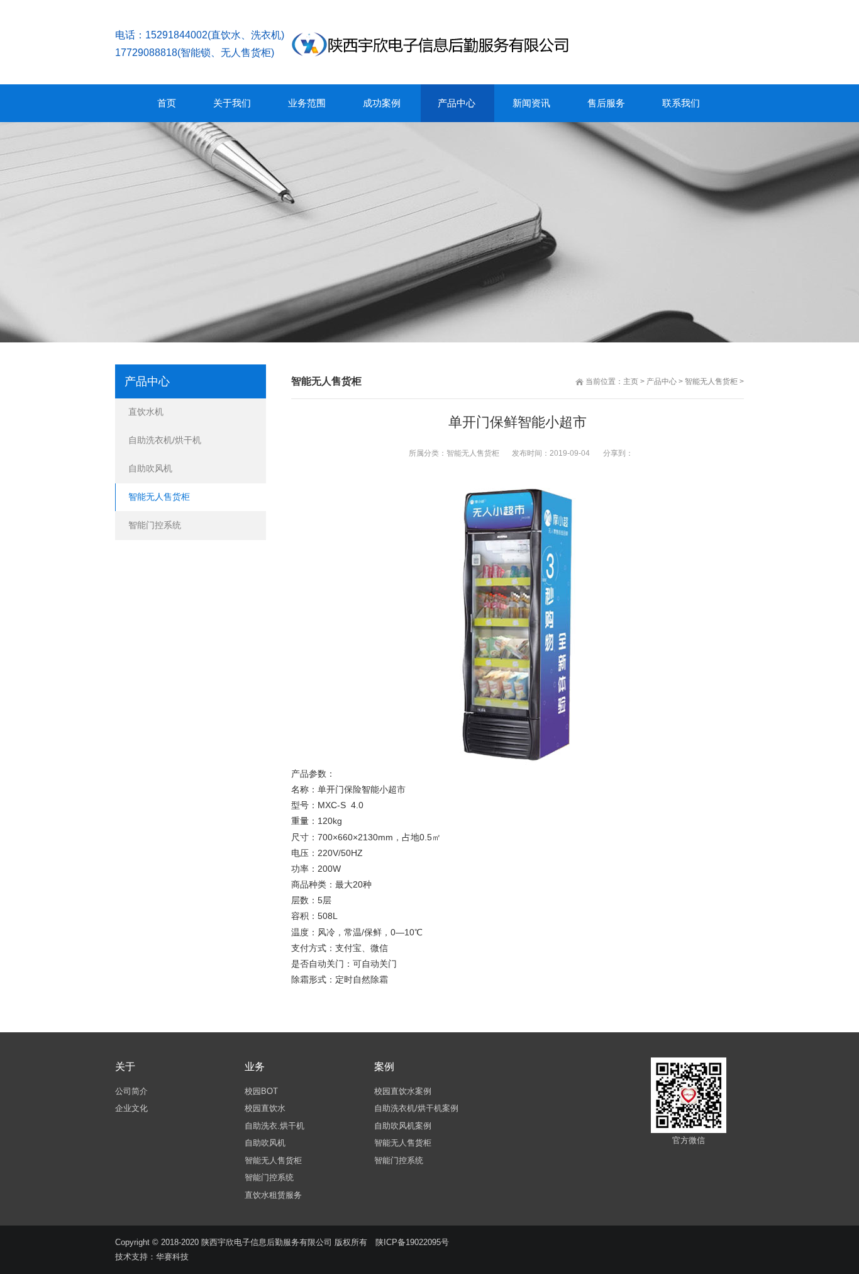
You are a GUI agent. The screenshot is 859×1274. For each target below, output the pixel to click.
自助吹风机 (150, 468)
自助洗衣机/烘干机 (164, 440)
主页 (630, 381)
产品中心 (661, 381)
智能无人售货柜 (711, 381)
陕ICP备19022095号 (412, 1242)
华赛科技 (172, 1256)
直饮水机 (145, 412)
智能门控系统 (154, 525)
